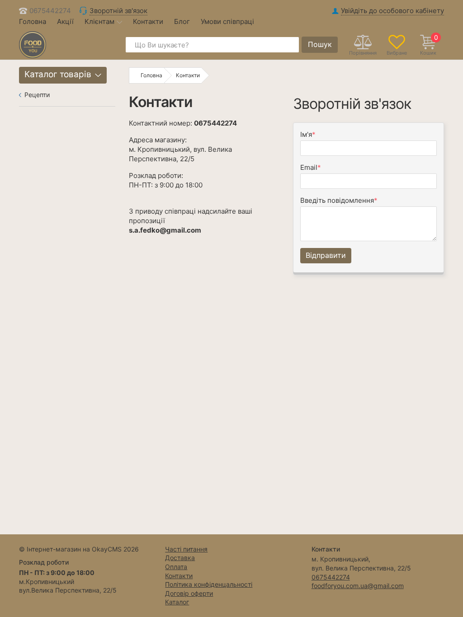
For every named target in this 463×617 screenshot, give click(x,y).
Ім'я (306, 134)
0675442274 (50, 10)
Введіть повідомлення (337, 200)
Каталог (177, 602)
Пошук (320, 44)
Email (308, 167)
